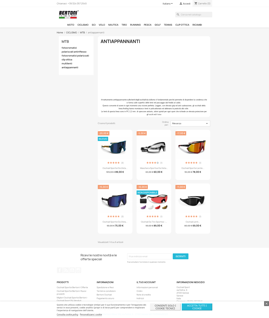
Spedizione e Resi (105, 287)
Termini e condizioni (106, 291)
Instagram (78, 270)
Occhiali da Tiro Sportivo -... (154, 221)
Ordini (139, 291)
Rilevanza (190, 123)
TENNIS (168, 24)
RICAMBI (197, 24)
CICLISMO (83, 24)
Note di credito (144, 294)
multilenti (67, 63)
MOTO (70, 24)
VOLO (102, 24)
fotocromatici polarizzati (75, 55)
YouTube (72, 270)
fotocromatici (69, 47)
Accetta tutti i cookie (197, 307)
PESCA (147, 24)
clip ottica (67, 59)
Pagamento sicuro (105, 298)
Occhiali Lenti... (193, 221)
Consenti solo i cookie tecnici (165, 307)
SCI (94, 24)
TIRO (124, 24)
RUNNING (135, 24)
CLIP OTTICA (182, 24)
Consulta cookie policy (67, 314)
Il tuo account (146, 282)
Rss (66, 270)
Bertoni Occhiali (104, 294)
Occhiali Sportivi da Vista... (115, 168)
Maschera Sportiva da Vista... (154, 168)
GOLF (158, 24)
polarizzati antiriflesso (74, 51)
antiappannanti (70, 67)
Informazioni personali (147, 287)
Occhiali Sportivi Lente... (192, 168)
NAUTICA (113, 24)
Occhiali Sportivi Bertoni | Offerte (72, 287)
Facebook (60, 270)
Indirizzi (140, 298)
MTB (65, 41)
